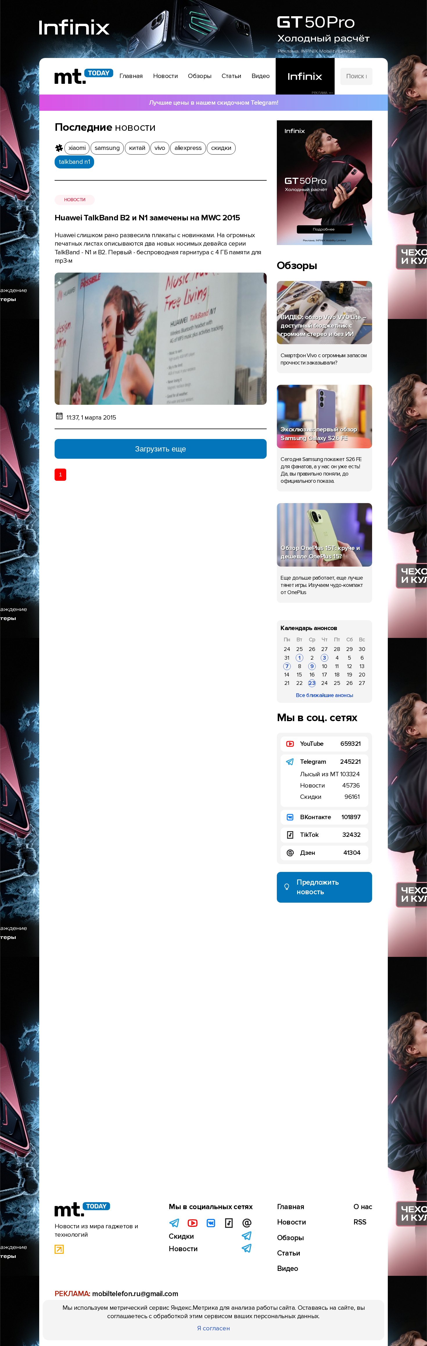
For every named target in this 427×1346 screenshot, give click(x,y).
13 (362, 666)
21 (286, 683)
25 (299, 649)
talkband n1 (74, 162)
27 (324, 649)
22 (299, 683)
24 (287, 649)
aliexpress (188, 148)
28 (337, 649)
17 (324, 674)
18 (337, 674)
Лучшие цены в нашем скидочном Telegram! (213, 103)
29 (349, 649)
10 (324, 666)
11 (337, 666)
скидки (221, 148)
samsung (107, 148)
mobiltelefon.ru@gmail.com (135, 1293)
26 (312, 649)
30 (362, 649)
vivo (160, 148)
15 (299, 674)
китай (137, 148)
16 (312, 674)
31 (286, 657)
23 (311, 683)
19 (349, 674)
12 (349, 666)
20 (362, 674)
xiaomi (77, 148)
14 (286, 674)
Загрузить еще (160, 449)
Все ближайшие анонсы (324, 695)
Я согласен (213, 1328)
